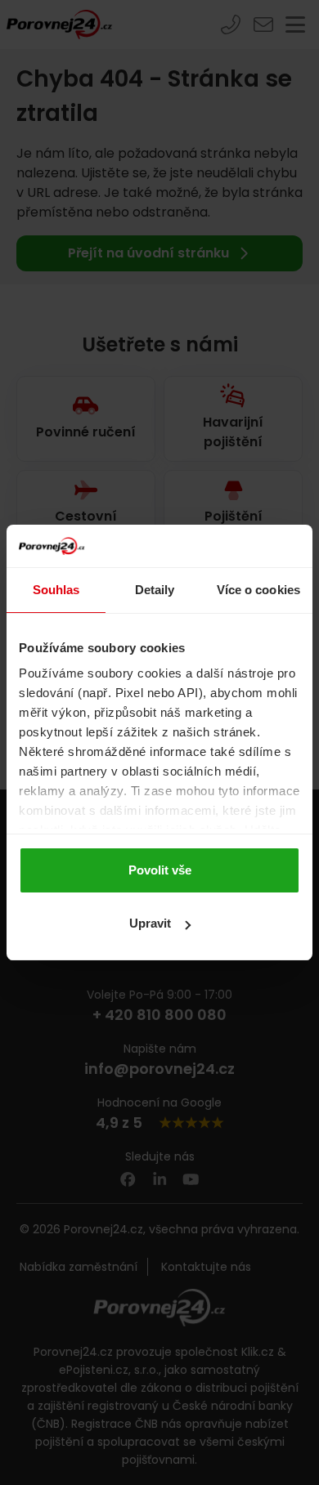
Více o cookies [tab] (258, 590)
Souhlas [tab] (56, 590)
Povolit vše (159, 870)
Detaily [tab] (155, 590)
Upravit (150, 923)
